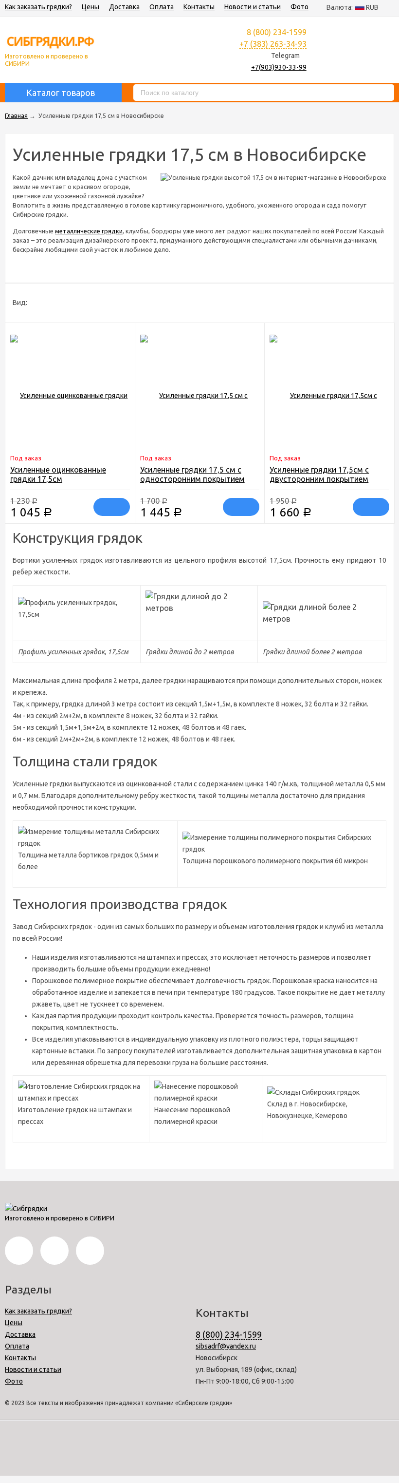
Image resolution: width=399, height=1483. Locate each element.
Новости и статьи (252, 7)
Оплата (161, 7)
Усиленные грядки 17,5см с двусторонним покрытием (319, 474)
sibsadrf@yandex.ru (226, 1346)
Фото (299, 7)
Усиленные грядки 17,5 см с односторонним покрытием (192, 474)
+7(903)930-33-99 (279, 67)
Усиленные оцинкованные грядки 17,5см (58, 474)
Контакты (199, 7)
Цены (90, 7)
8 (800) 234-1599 (229, 1334)
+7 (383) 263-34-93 (273, 43)
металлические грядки (89, 231)
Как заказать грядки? (38, 7)
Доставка (124, 7)
